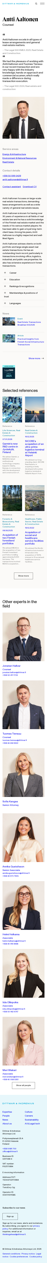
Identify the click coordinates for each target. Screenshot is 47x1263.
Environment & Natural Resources (19, 158)
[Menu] (42, 3)
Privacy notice (28, 1253)
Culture (28, 1111)
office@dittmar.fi (10, 1151)
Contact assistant (12, 186)
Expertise (7, 1111)
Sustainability (32, 1119)
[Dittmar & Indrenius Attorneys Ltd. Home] (16, 4)
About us (7, 1123)
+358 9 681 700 (9, 1148)
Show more (35, 358)
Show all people (23, 1085)
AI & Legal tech (32, 1123)
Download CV (30, 186)
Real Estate (8, 162)
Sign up (10, 1216)
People (6, 1115)
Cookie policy (35, 1256)
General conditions (11, 1253)
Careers (29, 1115)
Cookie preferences (19, 1256)
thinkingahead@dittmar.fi (14, 1234)
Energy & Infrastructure (14, 154)
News (5, 1119)
